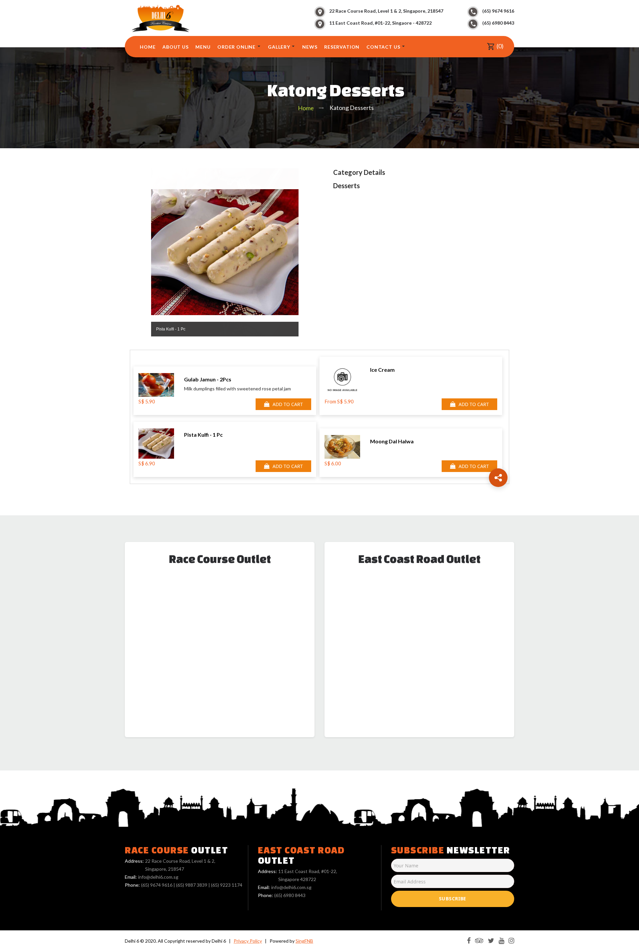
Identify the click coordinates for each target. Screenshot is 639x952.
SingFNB (304, 941)
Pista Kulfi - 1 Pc (203, 434)
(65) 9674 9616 (498, 11)
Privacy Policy (248, 941)
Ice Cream (382, 369)
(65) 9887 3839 (191, 885)
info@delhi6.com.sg (158, 877)
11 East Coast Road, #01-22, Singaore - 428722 (380, 23)
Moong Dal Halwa (392, 441)
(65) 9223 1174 (226, 885)
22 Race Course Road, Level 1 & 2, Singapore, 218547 (386, 11)
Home (306, 108)
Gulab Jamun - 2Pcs (207, 379)
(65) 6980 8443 (498, 23)
